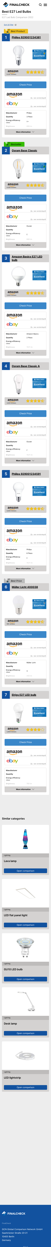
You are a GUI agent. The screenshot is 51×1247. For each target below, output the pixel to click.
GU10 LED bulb (13, 969)
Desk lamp (10, 1023)
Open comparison (25, 870)
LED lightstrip (12, 1077)
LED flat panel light (15, 915)
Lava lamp (10, 861)
